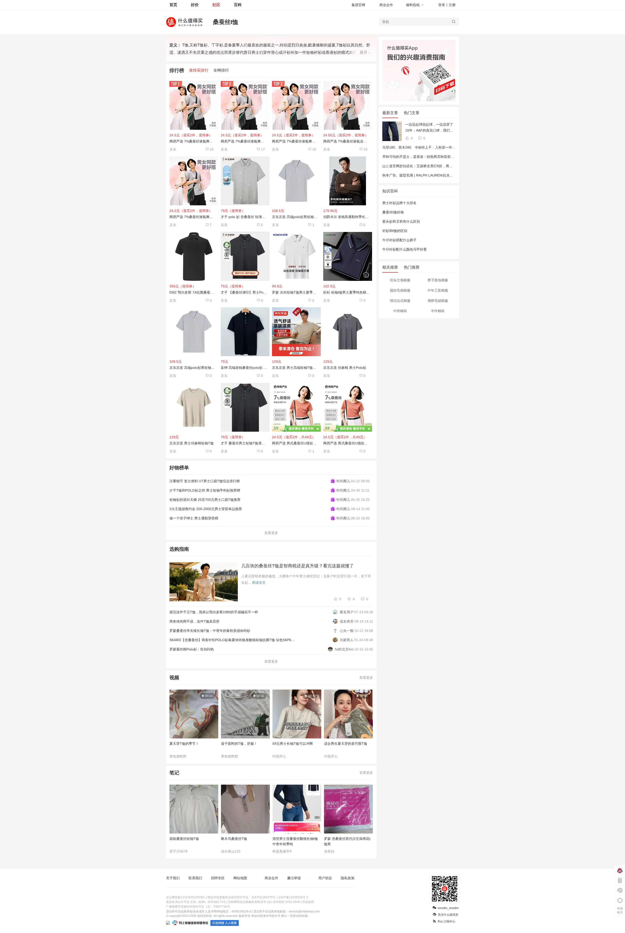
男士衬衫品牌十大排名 (399, 203)
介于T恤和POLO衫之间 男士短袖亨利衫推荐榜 (204, 490)
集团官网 (358, 5)
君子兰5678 (178, 851)
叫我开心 (279, 756)
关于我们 (173, 878)
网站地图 (240, 878)
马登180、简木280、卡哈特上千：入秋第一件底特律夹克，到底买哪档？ (437, 147)
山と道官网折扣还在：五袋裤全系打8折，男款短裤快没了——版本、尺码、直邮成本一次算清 (453, 166)
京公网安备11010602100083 (185, 897)
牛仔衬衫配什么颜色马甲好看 (404, 249)
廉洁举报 (294, 878)
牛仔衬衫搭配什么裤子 (399, 240)
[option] (195, 724)
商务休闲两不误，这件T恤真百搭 (194, 621)
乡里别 (329, 851)
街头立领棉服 (400, 280)
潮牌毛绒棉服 (437, 301)
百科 (238, 5)
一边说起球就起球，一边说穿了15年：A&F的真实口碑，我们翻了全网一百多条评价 (429, 127)
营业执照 (308, 902)
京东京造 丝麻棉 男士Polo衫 (344, 368)
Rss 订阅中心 (446, 921)
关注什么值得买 (448, 914)
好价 (195, 5)
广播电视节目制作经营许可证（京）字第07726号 (198, 906)
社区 (216, 5)
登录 (441, 5)
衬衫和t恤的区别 (394, 231)
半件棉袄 (438, 311)
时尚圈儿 (343, 481)
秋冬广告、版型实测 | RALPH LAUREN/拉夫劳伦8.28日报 (426, 175)
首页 (173, 5)
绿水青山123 (230, 851)
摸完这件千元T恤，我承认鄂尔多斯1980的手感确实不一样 (213, 612)
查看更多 (271, 533)
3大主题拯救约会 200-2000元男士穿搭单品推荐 (205, 509)
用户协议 (325, 878)
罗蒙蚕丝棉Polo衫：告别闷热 (191, 649)
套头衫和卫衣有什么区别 (401, 221)
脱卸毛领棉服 (400, 290)
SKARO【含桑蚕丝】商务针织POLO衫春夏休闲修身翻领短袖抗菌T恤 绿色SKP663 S (233, 640)
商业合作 (386, 5)
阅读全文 (259, 582)
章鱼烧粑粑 (178, 756)
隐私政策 (347, 878)
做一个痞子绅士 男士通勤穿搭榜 (193, 518)
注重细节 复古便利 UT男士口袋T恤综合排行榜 (204, 481)
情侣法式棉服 (400, 301)
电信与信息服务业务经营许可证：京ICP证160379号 (241, 897)
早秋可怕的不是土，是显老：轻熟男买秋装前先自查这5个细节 (429, 157)
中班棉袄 (400, 311)
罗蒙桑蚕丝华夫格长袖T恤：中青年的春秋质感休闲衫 (209, 631)
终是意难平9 (282, 851)
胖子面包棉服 (437, 280)
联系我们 (195, 878)
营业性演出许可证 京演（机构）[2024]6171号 (196, 902)
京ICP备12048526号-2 (293, 897)
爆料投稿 (413, 5)
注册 (452, 5)
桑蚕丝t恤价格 (393, 212)
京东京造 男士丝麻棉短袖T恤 (191, 443)
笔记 (174, 772)
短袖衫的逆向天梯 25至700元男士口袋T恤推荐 (204, 500)
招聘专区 (218, 878)
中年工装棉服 (437, 290)
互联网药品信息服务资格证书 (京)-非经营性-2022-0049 (264, 902)
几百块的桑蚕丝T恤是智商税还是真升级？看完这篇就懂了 (297, 565)
